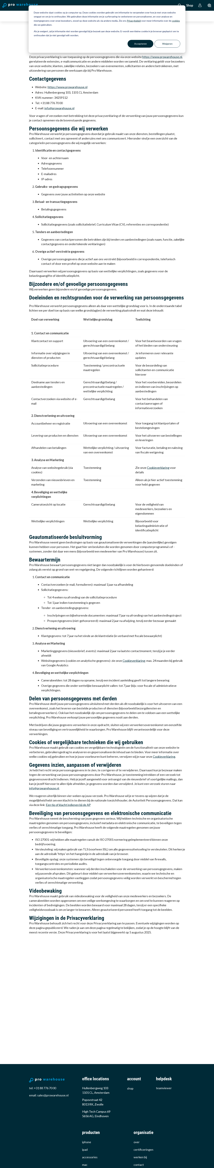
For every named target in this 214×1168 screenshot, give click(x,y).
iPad (85, 1149)
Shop (189, 5)
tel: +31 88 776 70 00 (42, 1088)
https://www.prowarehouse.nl (162, 57)
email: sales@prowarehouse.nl (49, 1095)
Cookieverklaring (158, 467)
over (137, 1142)
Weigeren (167, 43)
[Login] (200, 5)
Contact (139, 1164)
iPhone (86, 1142)
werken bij (140, 1157)
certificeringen (143, 1149)
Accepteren (140, 43)
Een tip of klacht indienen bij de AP (68, 805)
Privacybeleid (134, 20)
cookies (176, 20)
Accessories (89, 1157)
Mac (84, 1164)
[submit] (209, 5)
